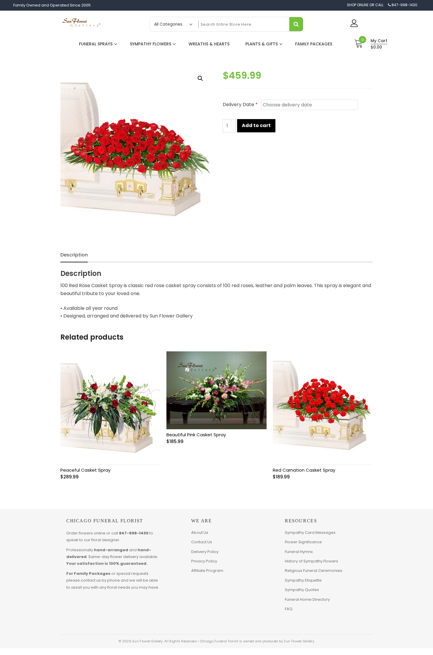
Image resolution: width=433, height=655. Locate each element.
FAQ (288, 609)
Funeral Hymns (299, 551)
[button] (200, 78)
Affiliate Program (207, 570)
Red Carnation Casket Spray (304, 470)
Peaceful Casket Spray (85, 470)
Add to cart (256, 125)
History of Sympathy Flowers (311, 561)
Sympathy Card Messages (310, 532)
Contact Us (201, 542)
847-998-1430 (133, 533)
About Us (199, 532)
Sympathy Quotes (302, 590)
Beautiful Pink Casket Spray (196, 434)
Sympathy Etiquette (303, 580)
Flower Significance (303, 542)
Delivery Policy (205, 551)
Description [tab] (74, 254)
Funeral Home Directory (307, 599)
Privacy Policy (204, 561)
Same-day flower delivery (113, 556)
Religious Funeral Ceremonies (313, 570)
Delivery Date (240, 104)
